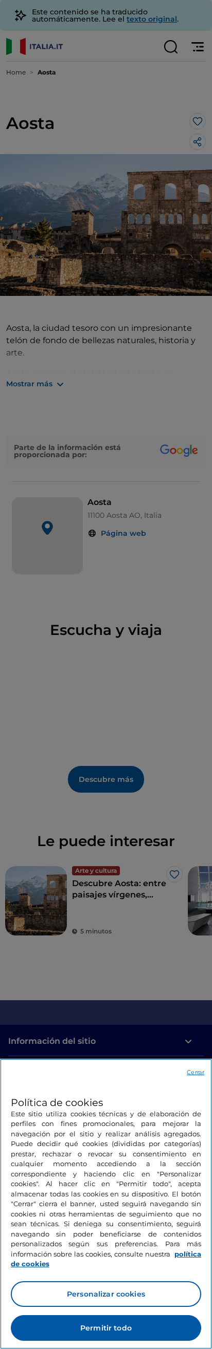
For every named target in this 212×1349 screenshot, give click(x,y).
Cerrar (195, 1072)
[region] (106, 1204)
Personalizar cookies (106, 1294)
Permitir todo (106, 1328)
